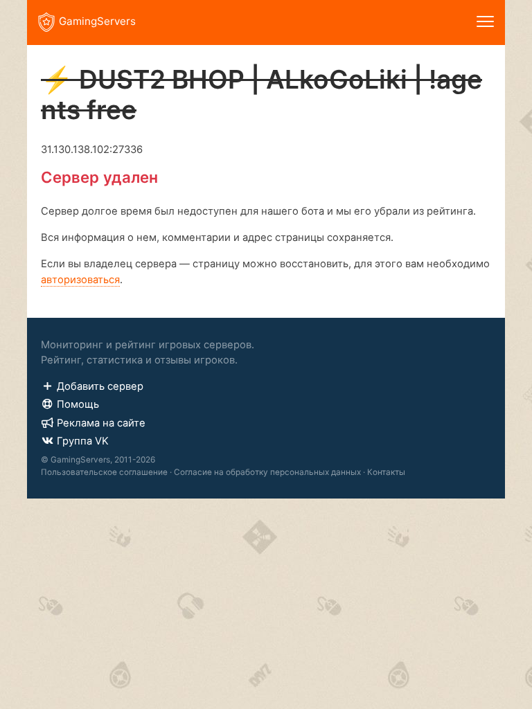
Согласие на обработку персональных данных (267, 472)
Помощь (78, 404)
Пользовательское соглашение (104, 472)
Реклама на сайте (101, 423)
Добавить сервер (100, 386)
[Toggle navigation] (485, 22)
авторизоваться (80, 279)
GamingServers (97, 21)
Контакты (386, 472)
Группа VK (83, 441)
